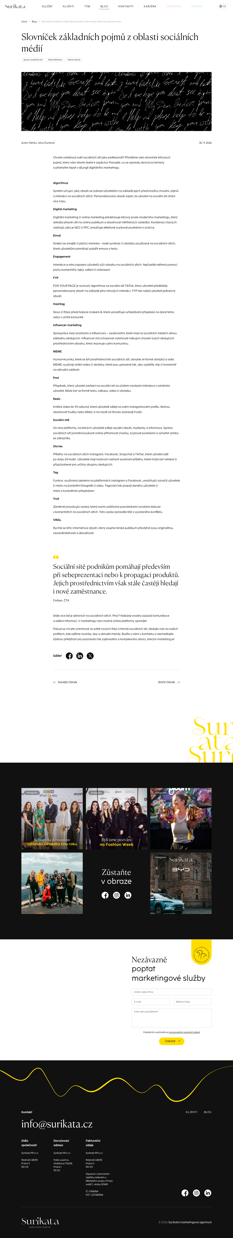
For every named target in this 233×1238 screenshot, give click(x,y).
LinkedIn (80, 656)
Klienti (68, 6)
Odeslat (170, 1041)
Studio (197, 6)
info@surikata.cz (57, 1123)
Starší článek (166, 682)
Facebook (69, 656)
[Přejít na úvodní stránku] (10, 6)
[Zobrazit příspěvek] (52, 883)
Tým (87, 6)
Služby (47, 6)
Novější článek (67, 682)
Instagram (116, 895)
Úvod (24, 21)
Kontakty (126, 6)
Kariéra (150, 6)
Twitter (90, 656)
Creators (173, 6)
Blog (104, 6)
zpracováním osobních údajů (184, 1032)
